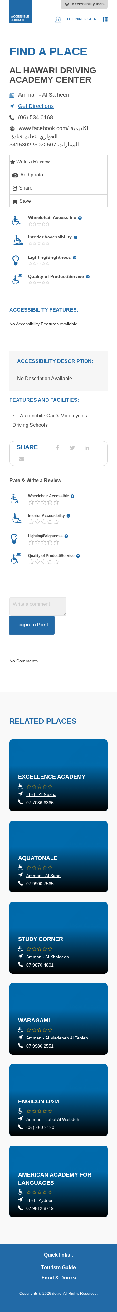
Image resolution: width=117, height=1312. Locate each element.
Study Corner (40, 939)
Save (25, 201)
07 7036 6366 (40, 802)
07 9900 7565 (40, 883)
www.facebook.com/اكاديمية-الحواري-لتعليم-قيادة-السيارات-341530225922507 (48, 136)
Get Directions (36, 106)
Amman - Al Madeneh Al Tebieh (57, 1037)
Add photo (31, 174)
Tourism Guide (58, 1267)
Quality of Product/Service (52, 556)
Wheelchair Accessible (49, 496)
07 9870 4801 (40, 964)
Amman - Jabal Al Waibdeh (52, 1119)
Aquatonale (37, 858)
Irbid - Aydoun (40, 1200)
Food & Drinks (58, 1277)
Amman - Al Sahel (43, 875)
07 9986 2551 (40, 1046)
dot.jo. (57, 1293)
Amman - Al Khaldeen (47, 956)
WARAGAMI (34, 1020)
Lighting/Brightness (46, 536)
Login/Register (81, 19)
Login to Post (32, 624)
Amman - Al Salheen (43, 95)
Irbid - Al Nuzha (41, 794)
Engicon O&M (38, 1101)
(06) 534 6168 (35, 117)
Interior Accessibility (47, 515)
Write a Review (33, 161)
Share (25, 188)
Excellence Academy (51, 776)
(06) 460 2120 (40, 1127)
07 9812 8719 (40, 1208)
